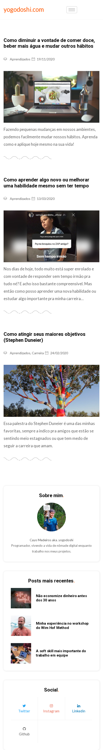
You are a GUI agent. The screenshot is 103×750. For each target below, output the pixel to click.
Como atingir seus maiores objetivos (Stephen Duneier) (45, 337)
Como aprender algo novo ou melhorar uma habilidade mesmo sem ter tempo (46, 182)
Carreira (38, 353)
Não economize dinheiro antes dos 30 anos (61, 598)
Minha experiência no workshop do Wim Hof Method (62, 625)
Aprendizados (20, 59)
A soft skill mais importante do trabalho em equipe (61, 653)
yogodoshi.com (24, 9)
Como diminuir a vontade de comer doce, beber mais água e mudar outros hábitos (49, 43)
